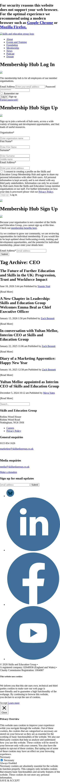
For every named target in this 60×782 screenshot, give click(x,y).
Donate (10, 56)
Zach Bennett (47, 318)
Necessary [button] (5, 757)
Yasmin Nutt (43, 286)
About (9, 39)
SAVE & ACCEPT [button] (10, 780)
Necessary (9, 760)
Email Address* (8, 162)
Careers (10, 428)
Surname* (5, 150)
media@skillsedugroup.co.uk (14, 466)
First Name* (6, 141)
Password (50, 86)
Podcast (10, 53)
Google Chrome (40, 23)
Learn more (14, 703)
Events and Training (16, 42)
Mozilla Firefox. (13, 27)
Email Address (7, 86)
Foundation (12, 45)
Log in (4, 97)
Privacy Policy (46, 191)
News (9, 50)
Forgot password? (9, 99)
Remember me (11, 93)
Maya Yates (49, 392)
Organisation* (7, 132)
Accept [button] (3, 703)
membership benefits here (24, 228)
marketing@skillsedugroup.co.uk (16, 448)
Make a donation (8, 472)
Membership (12, 48)
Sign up (4, 195)
